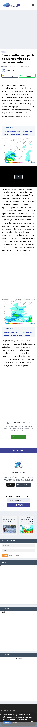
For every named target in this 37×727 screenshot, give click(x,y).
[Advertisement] (18, 29)
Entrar (5, 555)
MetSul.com (10, 70)
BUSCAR (19, 505)
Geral (3, 51)
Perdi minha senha (14, 555)
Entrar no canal (19, 437)
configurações (22, 719)
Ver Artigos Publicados (24, 485)
